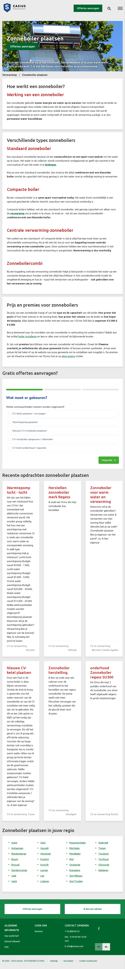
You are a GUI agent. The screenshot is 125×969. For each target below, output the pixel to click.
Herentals (45, 853)
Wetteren (103, 870)
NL (106, 947)
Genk (14, 881)
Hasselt (44, 848)
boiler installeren (27, 336)
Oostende (74, 864)
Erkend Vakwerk (12, 941)
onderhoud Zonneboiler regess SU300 (101, 672)
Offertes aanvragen (88, 8)
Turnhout (103, 859)
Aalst (14, 842)
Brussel (15, 864)
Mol (71, 859)
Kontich (44, 859)
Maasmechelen (77, 842)
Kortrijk (44, 864)
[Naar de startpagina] (14, 11)
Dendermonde (19, 870)
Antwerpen (17, 848)
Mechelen (74, 848)
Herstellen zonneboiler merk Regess (59, 492)
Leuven (44, 870)
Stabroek (103, 842)
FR (98, 947)
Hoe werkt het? (12, 936)
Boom (14, 859)
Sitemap (54, 961)
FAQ (7, 947)
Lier (42, 875)
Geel (13, 875)
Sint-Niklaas (75, 875)
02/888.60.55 (73, 931)
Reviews (39, 931)
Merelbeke (74, 853)
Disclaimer (68, 961)
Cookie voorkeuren (88, 961)
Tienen (102, 848)
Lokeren (44, 881)
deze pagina (68, 356)
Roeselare (74, 870)
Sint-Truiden (76, 881)
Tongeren (103, 853)
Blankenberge (18, 853)
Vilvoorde (103, 864)
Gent (43, 842)
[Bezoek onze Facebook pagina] (99, 928)
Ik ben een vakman (93, 909)
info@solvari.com (75, 946)
